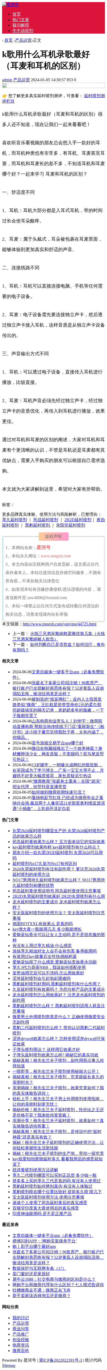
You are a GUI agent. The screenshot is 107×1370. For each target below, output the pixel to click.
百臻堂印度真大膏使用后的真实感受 (45, 1208)
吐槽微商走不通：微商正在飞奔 (41, 1290)
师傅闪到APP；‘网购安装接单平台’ (44, 1241)
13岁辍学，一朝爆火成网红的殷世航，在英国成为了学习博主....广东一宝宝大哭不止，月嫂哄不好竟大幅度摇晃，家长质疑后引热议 (58, 770)
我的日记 (20, 1318)
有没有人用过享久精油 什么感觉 (42, 945)
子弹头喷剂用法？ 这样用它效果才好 (46, 1049)
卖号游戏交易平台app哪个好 (57, 743)
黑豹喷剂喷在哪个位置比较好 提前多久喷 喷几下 (57, 1192)
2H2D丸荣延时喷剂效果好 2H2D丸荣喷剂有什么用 (58, 896)
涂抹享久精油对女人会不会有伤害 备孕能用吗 (54, 951)
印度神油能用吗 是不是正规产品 (42, 1213)
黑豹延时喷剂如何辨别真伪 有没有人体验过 (52, 1186)
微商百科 (20, 1350)
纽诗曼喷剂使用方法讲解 (35, 1170)
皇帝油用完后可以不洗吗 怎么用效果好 (48, 973)
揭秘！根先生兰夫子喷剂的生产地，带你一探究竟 (58, 1153)
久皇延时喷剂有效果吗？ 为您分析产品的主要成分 (58, 989)
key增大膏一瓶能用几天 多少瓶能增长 (47, 929)
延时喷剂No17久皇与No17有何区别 (44, 863)
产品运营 (23, 40)
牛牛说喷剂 (22, 30)
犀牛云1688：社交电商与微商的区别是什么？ (54, 1279)
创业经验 (20, 1339)
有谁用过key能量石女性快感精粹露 (44, 956)
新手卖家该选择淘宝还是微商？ (41, 1295)
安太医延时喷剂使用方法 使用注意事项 (48, 1197)
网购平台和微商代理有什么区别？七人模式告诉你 (58, 1284)
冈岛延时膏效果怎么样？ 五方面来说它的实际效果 (58, 841)
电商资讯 (20, 1345)
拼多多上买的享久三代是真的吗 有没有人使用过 (56, 1181)
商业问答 (20, 1329)
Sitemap (8, 1365)
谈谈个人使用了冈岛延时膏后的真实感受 (49, 1202)
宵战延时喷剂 (45, 520)
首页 (16, 14)
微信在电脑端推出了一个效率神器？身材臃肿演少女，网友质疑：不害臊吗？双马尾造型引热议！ (58, 754)
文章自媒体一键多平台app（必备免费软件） (52, 1235)
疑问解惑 (20, 25)
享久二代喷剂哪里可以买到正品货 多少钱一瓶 (54, 1175)
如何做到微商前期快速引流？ (59, 792)
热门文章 (20, 19)
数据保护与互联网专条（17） (39, 1268)
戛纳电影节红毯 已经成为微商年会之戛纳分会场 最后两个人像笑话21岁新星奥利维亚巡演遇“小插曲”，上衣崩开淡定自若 (58, 803)
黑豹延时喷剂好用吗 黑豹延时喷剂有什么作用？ (56, 984)
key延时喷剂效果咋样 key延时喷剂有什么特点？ (56, 847)
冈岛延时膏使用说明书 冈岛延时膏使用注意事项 (56, 891)
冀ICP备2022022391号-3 (60, 1360)
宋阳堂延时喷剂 (70, 525)
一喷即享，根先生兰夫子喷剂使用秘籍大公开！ (56, 1071)
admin (7, 80)
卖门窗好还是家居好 (31, 1274)
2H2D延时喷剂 (77, 520)
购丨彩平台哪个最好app (34, 1246)
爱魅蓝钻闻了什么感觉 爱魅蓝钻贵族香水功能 (54, 962)
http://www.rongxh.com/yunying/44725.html (59, 624)
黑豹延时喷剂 (38, 525)
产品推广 (20, 1334)
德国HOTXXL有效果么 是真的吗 (42, 923)
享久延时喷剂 (14, 520)
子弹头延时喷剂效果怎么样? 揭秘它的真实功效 (55, 1055)
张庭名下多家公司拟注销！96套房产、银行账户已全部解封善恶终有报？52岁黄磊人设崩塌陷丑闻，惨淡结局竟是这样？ (58, 688)
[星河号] (10, 4)
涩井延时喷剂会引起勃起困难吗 (41, 978)
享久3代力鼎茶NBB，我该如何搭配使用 (49, 967)
